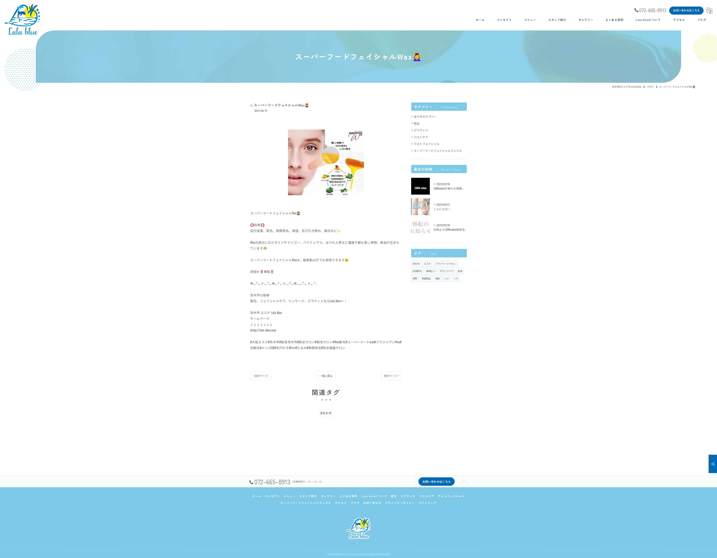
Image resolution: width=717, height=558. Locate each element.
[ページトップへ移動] (464, 481)
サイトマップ (428, 503)
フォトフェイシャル (427, 144)
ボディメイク (446, 270)
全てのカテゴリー (425, 116)
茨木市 (416, 263)
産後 (460, 270)
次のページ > (391, 376)
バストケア (421, 137)
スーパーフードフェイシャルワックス (438, 151)
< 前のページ (260, 376)
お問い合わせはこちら (686, 10)
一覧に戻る (326, 376)
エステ (427, 263)
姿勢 (415, 278)
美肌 (437, 278)
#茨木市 (326, 413)
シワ (456, 278)
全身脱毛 (417, 270)
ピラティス (421, 130)
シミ (446, 278)
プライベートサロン (445, 263)
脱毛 (417, 123)
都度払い (430, 270)
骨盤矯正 (426, 278)
